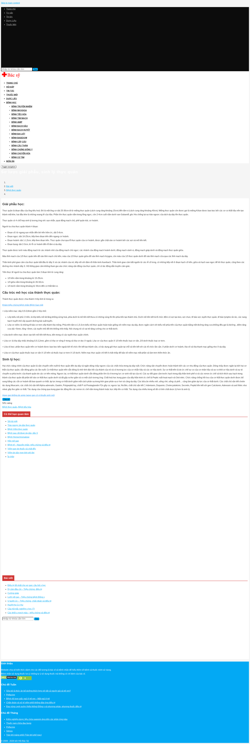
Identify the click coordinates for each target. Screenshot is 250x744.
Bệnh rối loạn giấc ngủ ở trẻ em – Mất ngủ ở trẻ (28, 699)
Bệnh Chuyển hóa (20, 153)
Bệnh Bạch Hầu (19, 126)
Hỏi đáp (10, 87)
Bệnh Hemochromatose (18, 437)
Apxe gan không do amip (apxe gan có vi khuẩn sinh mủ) (28, 395)
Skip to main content (10, 3)
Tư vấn (9, 13)
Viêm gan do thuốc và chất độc (22, 449)
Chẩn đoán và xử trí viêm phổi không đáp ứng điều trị (30, 702)
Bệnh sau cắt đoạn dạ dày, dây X (23, 433)
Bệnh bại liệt (18, 134)
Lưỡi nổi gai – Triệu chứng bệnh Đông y (26, 597)
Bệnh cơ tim (17, 157)
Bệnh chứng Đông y (22, 149)
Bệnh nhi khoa (19, 110)
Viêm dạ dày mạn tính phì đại (21, 453)
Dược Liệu (11, 21)
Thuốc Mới (11, 24)
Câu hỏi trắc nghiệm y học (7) (21, 609)
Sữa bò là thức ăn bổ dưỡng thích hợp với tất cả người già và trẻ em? (38, 691)
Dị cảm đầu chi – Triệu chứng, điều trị (25, 589)
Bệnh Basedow (19, 138)
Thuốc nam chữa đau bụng (18, 723)
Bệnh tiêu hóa (18, 114)
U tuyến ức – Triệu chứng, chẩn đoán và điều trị (29, 601)
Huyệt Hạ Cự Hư (15, 605)
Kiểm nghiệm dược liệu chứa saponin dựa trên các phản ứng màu (36, 719)
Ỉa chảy (11, 456)
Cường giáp (13, 593)
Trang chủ (10, 9)
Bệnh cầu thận (19, 145)
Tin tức (9, 17)
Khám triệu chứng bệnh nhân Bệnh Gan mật (22, 305)
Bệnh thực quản (13, 190)
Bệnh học (11, 102)
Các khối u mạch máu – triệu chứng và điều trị (29, 613)
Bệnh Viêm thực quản (18, 429)
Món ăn (10, 161)
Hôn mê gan (13, 441)
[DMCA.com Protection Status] (9, 678)
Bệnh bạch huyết (20, 130)
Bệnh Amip (16, 122)
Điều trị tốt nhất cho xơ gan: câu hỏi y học (27, 585)
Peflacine (10, 695)
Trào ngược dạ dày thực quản (21, 425)
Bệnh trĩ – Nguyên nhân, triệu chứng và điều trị (29, 445)
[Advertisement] (125, 47)
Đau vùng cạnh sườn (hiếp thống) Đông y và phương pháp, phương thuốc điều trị (44, 706)
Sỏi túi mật (12, 421)
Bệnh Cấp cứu (18, 141)
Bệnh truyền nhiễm (21, 106)
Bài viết (9, 186)
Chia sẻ (6, 399)
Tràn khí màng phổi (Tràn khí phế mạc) (24, 735)
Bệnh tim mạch (19, 118)
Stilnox (9, 731)
